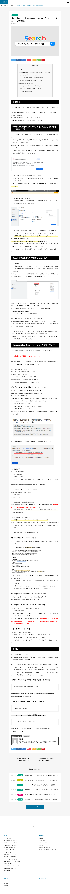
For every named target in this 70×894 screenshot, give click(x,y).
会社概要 (41, 835)
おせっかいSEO (7, 838)
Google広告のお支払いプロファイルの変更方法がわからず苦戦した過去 (35, 72)
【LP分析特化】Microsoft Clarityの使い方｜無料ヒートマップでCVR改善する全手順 (42, 789)
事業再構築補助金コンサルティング (11, 868)
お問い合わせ (42, 878)
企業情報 (41, 838)
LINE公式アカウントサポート (10, 852)
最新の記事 (26, 736)
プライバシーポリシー (44, 842)
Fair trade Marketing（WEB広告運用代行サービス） (26, 686)
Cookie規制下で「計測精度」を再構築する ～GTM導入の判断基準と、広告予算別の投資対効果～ (42, 799)
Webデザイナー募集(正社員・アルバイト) (48, 849)
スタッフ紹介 (42, 840)
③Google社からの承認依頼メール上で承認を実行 (31, 85)
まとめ (20, 94)
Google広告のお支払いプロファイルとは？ (28, 75)
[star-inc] (4, 2)
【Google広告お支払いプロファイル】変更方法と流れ (31, 77)
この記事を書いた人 (17, 736)
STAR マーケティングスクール (10, 854)
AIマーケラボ (7, 870)
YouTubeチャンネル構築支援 (10, 840)
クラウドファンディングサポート (11, 842)
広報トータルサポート (9, 863)
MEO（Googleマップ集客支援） (11, 859)
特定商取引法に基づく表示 (45, 847)
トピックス (7, 878)
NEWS (20, 794)
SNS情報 (6, 885)
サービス (6, 835)
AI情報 (20, 780)
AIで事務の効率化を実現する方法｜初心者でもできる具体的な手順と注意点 (42, 780)
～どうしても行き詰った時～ (26, 91)
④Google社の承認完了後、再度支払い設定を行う (31, 88)
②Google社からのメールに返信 (26, 83)
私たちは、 (41, 845)
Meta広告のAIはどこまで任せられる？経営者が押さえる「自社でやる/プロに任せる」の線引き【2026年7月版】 (42, 775)
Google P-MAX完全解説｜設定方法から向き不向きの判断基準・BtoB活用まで (42, 785)
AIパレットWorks (8, 872)
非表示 (36, 65)
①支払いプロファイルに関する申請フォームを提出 (31, 80)
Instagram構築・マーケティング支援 (12, 861)
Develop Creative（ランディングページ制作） (25, 721)
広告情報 (14, 15)
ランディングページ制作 (9, 847)
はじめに (21, 69)
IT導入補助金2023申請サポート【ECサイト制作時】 (15, 866)
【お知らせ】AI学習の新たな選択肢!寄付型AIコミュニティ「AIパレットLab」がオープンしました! (42, 794)
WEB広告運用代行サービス (10, 845)
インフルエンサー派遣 (9, 849)
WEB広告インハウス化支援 (20, 708)
